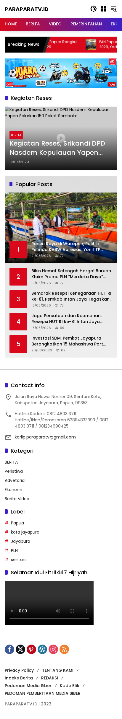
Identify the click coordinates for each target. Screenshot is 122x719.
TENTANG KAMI (57, 670)
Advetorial (15, 480)
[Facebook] (9, 649)
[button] (93, 8)
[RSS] (64, 649)
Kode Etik (69, 686)
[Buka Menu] (103, 8)
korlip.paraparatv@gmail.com (45, 437)
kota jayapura (25, 532)
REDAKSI (49, 678)
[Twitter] (20, 649)
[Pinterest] (31, 649)
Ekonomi (13, 490)
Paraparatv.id (27, 9)
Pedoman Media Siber (28, 686)
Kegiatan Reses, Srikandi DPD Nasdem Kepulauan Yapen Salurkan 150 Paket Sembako (57, 148)
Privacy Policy (19, 670)
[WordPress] (42, 649)
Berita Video (17, 499)
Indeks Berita (19, 678)
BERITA (16, 135)
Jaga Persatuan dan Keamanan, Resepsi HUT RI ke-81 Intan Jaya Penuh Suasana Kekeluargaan (66, 319)
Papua (17, 523)
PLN (14, 550)
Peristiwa (14, 471)
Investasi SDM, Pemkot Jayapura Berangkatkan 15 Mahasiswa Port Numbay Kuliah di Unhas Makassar (68, 341)
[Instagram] (53, 649)
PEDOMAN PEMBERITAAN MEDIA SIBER (43, 693)
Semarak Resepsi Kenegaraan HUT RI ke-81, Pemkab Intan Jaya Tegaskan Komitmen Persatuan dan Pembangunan (71, 296)
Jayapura (20, 541)
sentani (18, 560)
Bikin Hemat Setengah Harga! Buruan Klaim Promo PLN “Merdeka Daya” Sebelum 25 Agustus (71, 274)
